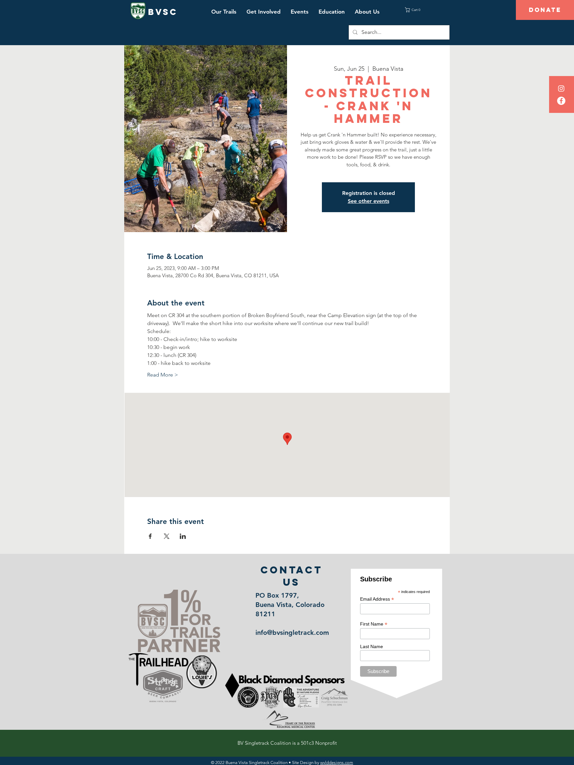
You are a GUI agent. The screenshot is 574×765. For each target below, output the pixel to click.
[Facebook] (561, 101)
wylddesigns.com (336, 762)
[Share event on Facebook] (150, 536)
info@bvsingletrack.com (292, 633)
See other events (368, 201)
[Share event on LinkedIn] (183, 536)
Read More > (162, 375)
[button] (223, 12)
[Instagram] (561, 88)
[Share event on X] (166, 536)
